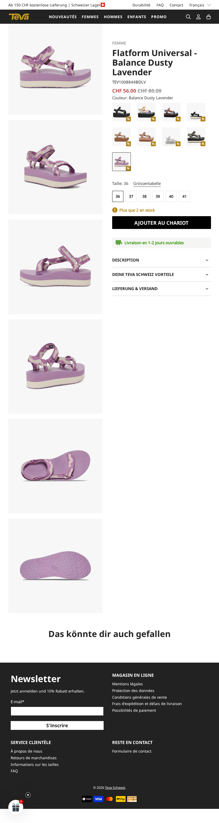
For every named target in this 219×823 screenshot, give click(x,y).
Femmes (90, 16)
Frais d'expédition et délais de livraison (147, 703)
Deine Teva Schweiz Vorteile (143, 274)
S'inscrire (57, 725)
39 (158, 196)
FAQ (160, 4)
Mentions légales (127, 683)
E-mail (17, 701)
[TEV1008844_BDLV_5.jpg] (55, 566)
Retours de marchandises (34, 757)
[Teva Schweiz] (19, 17)
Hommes (113, 16)
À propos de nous (26, 751)
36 (118, 196)
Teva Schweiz (115, 787)
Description (125, 260)
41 (184, 196)
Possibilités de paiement (134, 710)
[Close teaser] (28, 795)
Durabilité (141, 4)
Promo (159, 16)
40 (171, 196)
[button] (15, 807)
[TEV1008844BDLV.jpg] (55, 67)
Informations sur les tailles (35, 764)
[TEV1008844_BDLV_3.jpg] (55, 366)
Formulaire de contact (131, 751)
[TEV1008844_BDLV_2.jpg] (55, 267)
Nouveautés (63, 16)
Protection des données (133, 690)
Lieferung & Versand (135, 288)
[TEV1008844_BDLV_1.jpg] (55, 167)
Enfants (136, 16)
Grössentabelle (147, 183)
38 (144, 196)
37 (131, 196)
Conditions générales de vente (139, 697)
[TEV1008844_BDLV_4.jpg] (55, 466)
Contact (176, 4)
